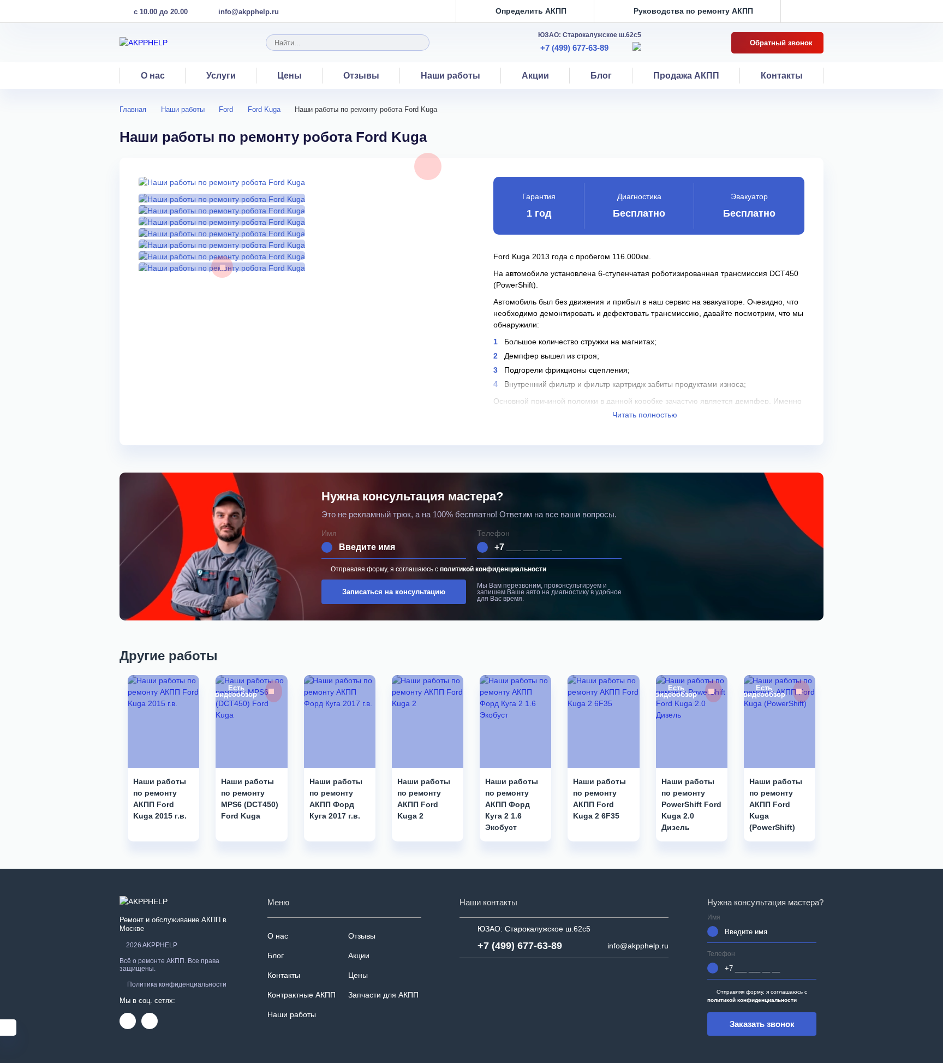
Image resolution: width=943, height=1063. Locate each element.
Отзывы (361, 75)
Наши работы (450, 75)
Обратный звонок (780, 43)
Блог (601, 75)
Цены (289, 75)
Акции (535, 75)
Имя (329, 533)
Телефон (493, 533)
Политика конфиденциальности (176, 984)
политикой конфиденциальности (493, 569)
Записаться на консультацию (393, 592)
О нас (153, 75)
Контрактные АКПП (301, 994)
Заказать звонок (762, 1024)
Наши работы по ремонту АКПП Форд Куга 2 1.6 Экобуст (511, 804)
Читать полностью (645, 414)
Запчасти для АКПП (383, 994)
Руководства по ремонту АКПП (693, 11)
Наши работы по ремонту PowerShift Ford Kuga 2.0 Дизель (691, 804)
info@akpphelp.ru (248, 12)
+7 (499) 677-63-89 (574, 47)
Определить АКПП (531, 11)
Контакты (782, 75)
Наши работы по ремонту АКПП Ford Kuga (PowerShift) (775, 804)
